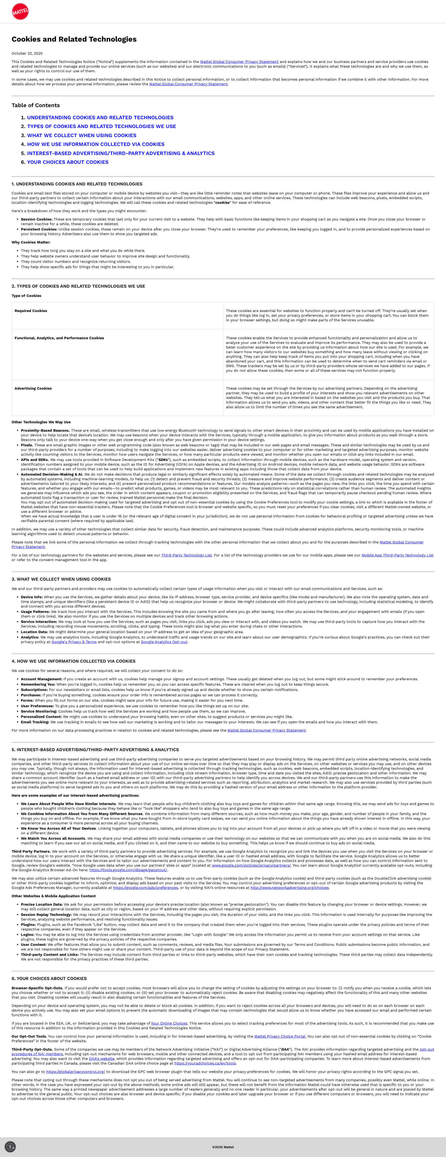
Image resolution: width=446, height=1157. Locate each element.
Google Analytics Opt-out (164, 642)
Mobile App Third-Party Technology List (397, 555)
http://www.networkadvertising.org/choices (290, 887)
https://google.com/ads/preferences (145, 887)
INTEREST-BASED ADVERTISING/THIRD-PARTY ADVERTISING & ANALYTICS (121, 153)
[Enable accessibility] (10, 1146)
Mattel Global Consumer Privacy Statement (239, 61)
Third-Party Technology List (186, 555)
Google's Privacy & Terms (74, 642)
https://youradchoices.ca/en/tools (205, 1063)
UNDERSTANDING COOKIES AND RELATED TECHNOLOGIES (100, 117)
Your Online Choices (169, 1023)
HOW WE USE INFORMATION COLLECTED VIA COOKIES (95, 144)
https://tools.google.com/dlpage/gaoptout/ (128, 870)
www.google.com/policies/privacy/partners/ (251, 865)
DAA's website (101, 1058)
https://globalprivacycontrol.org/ (75, 1071)
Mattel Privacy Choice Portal (279, 1036)
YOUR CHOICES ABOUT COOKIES (67, 162)
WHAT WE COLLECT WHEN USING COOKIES (81, 135)
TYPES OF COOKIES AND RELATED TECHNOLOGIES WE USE (101, 126)
